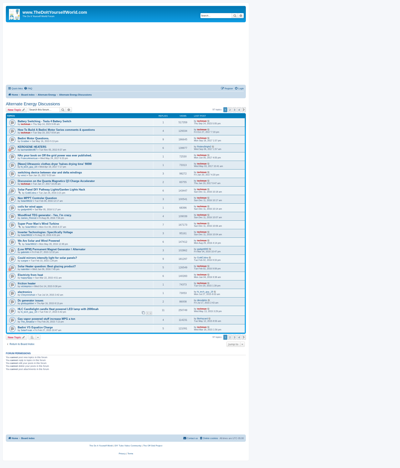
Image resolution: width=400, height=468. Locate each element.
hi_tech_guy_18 (29, 167)
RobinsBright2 (204, 146)
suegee (24, 260)
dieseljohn (202, 300)
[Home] (14, 13)
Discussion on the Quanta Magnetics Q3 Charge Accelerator (56, 181)
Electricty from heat (30, 274)
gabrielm (25, 252)
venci (23, 175)
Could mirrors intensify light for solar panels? (47, 257)
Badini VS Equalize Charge (35, 327)
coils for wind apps (30, 206)
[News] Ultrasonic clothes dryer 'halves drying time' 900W (55, 164)
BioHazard (202, 318)
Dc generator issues (30, 300)
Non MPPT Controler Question (37, 198)
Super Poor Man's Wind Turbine (38, 223)
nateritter (25, 269)
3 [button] (234, 110)
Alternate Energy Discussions (33, 104)
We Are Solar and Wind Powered (39, 240)
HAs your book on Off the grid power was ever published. (55, 155)
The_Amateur (28, 321)
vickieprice (26, 286)
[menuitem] (28, 88)
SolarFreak (26, 330)
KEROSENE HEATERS (32, 146)
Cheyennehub (28, 295)
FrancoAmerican (29, 158)
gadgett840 (26, 209)
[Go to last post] (208, 121)
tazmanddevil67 (29, 149)
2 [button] (230, 110)
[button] (244, 109)
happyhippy (26, 277)
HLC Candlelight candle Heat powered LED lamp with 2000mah (58, 309)
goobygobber (27, 303)
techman (25, 124)
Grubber (25, 141)
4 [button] (239, 110)
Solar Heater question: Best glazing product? (47, 266)
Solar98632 (26, 201)
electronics (25, 292)
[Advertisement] (126, 53)
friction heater (27, 283)
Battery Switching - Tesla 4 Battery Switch (44, 121)
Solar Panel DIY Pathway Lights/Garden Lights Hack (51, 189)
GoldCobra (30, 193)
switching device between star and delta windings (50, 172)
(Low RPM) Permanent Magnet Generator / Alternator (51, 249)
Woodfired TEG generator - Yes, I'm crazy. (45, 215)
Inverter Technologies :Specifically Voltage (45, 232)
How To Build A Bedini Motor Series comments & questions (56, 129)
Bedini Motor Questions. (33, 138)
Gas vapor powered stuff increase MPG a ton (46, 318)
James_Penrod (28, 218)
